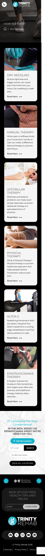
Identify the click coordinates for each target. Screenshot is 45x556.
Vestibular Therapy (16, 191)
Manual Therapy (20, 132)
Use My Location (24, 441)
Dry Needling (18, 75)
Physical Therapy (14, 254)
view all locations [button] (22, 463)
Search (30, 448)
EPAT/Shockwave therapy (20, 375)
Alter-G (13, 316)
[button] (4, 4)
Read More (12, 96)
